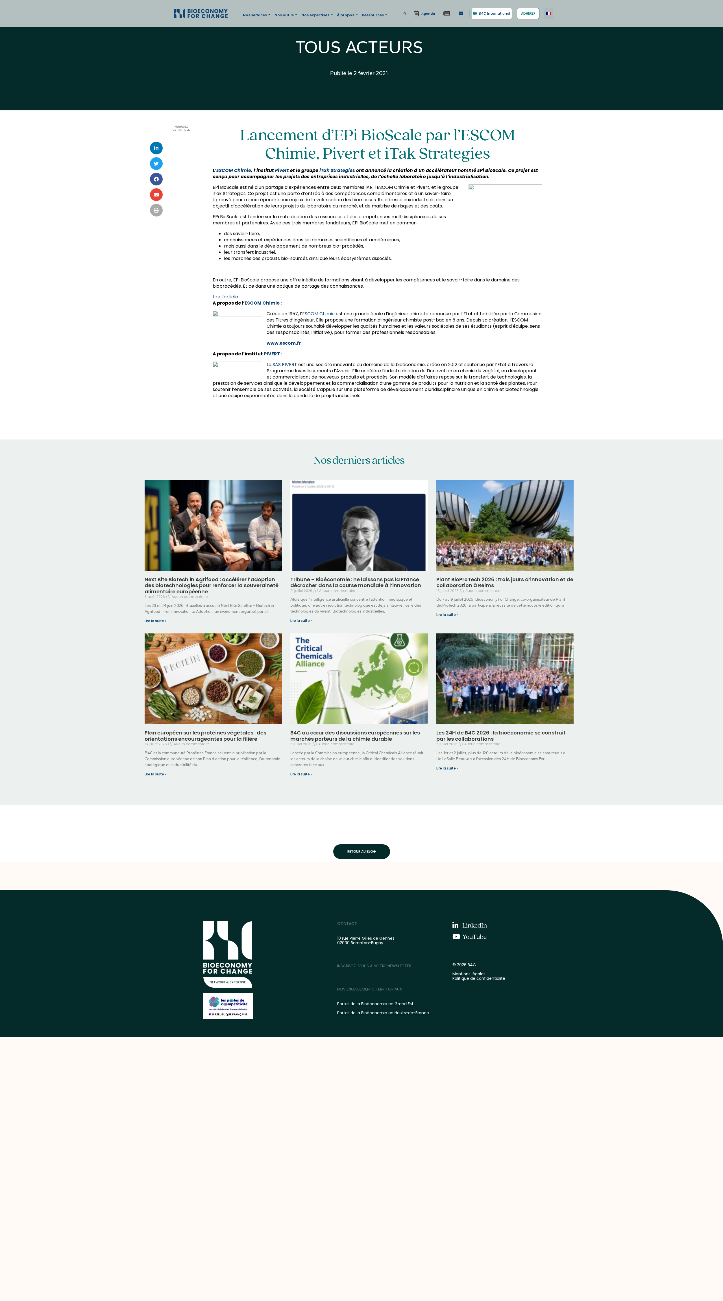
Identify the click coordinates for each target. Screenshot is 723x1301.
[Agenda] (424, 13)
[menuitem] (549, 13)
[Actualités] (446, 13)
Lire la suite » (156, 620)
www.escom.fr (284, 343)
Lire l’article (225, 297)
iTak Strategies (337, 170)
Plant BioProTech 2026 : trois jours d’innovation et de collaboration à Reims (504, 582)
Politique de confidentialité (478, 978)
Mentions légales (468, 974)
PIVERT (272, 354)
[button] (257, 15)
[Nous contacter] (461, 13)
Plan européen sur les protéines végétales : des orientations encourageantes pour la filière (205, 735)
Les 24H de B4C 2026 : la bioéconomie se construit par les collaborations (501, 735)
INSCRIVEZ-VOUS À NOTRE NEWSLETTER (374, 966)
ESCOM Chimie (233, 170)
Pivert (282, 170)
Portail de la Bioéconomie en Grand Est (375, 1004)
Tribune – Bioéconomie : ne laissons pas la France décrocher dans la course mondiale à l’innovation (355, 582)
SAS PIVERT (285, 364)
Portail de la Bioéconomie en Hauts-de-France (383, 1013)
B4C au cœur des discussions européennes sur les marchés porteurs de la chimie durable (355, 735)
